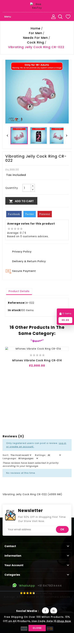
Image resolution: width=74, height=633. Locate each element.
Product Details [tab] (19, 291)
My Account (53, 16)
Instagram (53, 611)
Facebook (45, 611)
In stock (14, 310)
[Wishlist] (68, 16)
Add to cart (21, 201)
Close (37, 628)
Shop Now (64, 621)
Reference (16, 303)
